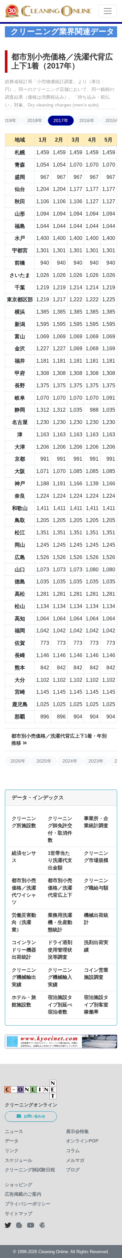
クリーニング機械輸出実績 (24, 977)
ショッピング (18, 1184)
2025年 (43, 761)
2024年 (69, 761)
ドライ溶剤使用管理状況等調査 (60, 950)
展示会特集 (77, 1131)
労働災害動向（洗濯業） (24, 922)
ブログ (73, 1169)
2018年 (34, 120)
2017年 (60, 120)
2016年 (86, 120)
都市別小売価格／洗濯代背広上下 (60, 888)
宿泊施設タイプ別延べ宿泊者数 (60, 1004)
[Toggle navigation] (108, 11)
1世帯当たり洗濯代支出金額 (60, 860)
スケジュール (18, 1160)
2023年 (95, 761)
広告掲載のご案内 (23, 1194)
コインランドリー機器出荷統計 (24, 950)
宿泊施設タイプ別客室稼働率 (96, 1004)
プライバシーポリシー (27, 1203)
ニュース (14, 1131)
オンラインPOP (82, 1140)
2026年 (17, 761)
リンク (12, 1150)
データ (12, 1140)
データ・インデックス (38, 797)
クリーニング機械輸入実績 (60, 977)
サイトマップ (18, 1213)
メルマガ (75, 1160)
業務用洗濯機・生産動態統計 (60, 922)
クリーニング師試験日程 (30, 1169)
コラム (73, 1150)
